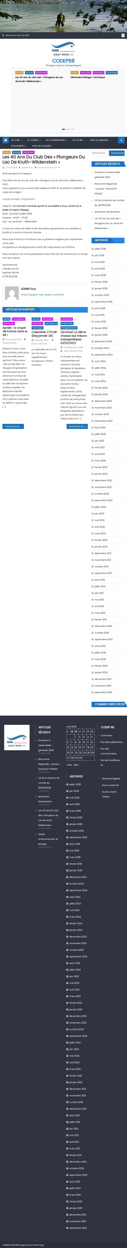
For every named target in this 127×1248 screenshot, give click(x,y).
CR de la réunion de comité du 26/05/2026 (109, 203)
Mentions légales (111, 778)
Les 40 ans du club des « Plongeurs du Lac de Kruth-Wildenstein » (109, 223)
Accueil (29, 72)
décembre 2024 (103, 341)
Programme (28, 199)
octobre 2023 (102, 414)
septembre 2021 (103, 573)
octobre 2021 (101, 566)
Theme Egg (38, 1245)
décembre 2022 (103, 480)
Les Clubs (77, 140)
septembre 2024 (104, 354)
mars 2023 (100, 460)
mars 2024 (100, 381)
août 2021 (100, 579)
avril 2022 (100, 526)
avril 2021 (99, 606)
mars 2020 (100, 659)
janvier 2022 (101, 546)
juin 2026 (99, 255)
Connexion (106, 735)
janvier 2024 (101, 394)
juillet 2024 (100, 368)
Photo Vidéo (67, 323)
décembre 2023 (103, 401)
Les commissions (55, 140)
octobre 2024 (102, 348)
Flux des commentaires (109, 751)
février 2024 (101, 387)
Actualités (85, 72)
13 (68, 747)
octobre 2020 (102, 632)
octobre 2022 (102, 493)
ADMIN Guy (27, 167)
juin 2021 (99, 593)
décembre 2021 (103, 553)
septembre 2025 (103, 301)
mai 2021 (99, 599)
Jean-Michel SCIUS (73, 351)
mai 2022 (100, 520)
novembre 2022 (103, 487)
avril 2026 (100, 268)
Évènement (41, 72)
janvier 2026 (101, 288)
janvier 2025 (101, 334)
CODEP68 (63, 60)
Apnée (6, 319)
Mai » (76, 764)
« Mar (69, 764)
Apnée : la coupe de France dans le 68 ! (15, 331)
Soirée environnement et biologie (15, 426)
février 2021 (101, 619)
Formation (98, 72)
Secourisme (51, 323)
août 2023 (100, 427)
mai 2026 (100, 262)
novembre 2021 (103, 559)
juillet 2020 (100, 652)
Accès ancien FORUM (109, 794)
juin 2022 (99, 513)
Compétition (18, 319)
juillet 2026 (100, 248)
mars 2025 (100, 321)
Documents (18, 145)
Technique (112, 72)
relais (17, 199)
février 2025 (101, 328)
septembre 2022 (103, 500)
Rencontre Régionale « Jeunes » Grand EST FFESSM (106, 188)
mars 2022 (100, 533)
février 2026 (101, 281)
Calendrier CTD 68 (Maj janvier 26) (44, 333)
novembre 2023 (103, 407)
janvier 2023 (101, 473)
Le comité (32, 140)
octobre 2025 (102, 295)
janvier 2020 (101, 672)
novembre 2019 (103, 685)
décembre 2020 (103, 626)
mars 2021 (100, 612)
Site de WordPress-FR (111, 763)
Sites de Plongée (41, 145)
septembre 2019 (103, 692)
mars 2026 (100, 275)
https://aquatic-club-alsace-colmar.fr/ (42, 294)
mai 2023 (100, 447)
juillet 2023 (100, 434)
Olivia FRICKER (9, 343)
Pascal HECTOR (39, 343)
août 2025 (100, 308)
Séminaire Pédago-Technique (87, 77)
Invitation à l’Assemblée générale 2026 (107, 175)
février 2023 (101, 467)
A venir (19, 72)
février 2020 (101, 665)
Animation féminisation (78, 426)
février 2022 (101, 540)
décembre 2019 (103, 679)
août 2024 (100, 361)
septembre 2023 (103, 420)
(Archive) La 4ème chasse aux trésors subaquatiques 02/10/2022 (74, 337)
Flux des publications (112, 742)
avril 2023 (100, 454)
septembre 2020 (104, 639)
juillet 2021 (100, 586)
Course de (8, 199)
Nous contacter (110, 785)
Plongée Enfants (69, 328)
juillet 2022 (100, 507)
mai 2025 (100, 315)
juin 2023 (99, 440)
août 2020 (100, 646)
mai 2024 (100, 374)
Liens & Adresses (99, 140)
